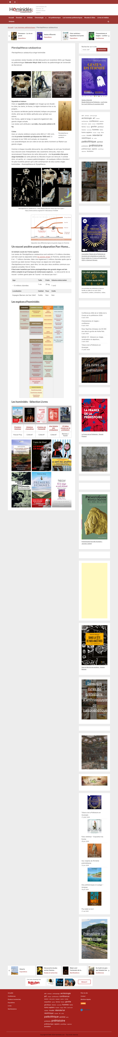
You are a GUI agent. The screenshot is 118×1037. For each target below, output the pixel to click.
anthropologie (93, 115)
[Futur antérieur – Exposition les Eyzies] (94, 826)
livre (102, 132)
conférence (94, 121)
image (98, 132)
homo (101, 130)
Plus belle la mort (88, 909)
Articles (30, 17)
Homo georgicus (48, 319)
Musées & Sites (89, 17)
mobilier (84, 135)
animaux (87, 115)
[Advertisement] (94, 590)
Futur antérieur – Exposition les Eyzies (77, 34)
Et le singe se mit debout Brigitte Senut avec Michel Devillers (61, 503)
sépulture (84, 151)
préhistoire (96, 145)
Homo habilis (48, 315)
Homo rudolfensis (48, 311)
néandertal (97, 135)
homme (95, 130)
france (88, 126)
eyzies (53, 1002)
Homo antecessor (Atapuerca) (58, 327)
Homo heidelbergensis (48, 332)
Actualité (10, 993)
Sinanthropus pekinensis (58, 323)
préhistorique (86, 149)
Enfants (11, 21)
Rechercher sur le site (89, 47)
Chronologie (39, 17)
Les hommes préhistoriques (72, 17)
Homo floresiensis (48, 340)
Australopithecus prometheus (36, 370)
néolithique (86, 138)
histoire (84, 130)
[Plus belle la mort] (94, 899)
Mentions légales (86, 999)
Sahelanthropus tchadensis (36, 311)
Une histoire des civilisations (53, 428)
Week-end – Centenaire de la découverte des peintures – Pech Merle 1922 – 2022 (76, 969)
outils (95, 138)
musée (88, 135)
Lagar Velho (58, 337)
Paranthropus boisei (36, 390)
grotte (94, 126)
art (94, 118)
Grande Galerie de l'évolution (95, 749)
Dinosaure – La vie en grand (25, 34)
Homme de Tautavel (58, 315)
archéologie (87, 118)
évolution (90, 151)
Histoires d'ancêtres (30, 428)
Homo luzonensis (48, 344)
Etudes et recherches (50, 973)
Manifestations (74, 973)
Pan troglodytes (48, 366)
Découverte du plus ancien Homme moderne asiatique (50, 969)
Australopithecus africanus (36, 366)
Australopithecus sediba (36, 362)
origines (56, 1013)
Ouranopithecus (24, 323)
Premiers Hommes (17, 428)
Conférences (100, 38)
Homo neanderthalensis (48, 336)
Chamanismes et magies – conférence (103, 34)
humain (94, 132)
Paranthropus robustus (36, 392)
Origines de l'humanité (41, 428)
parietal (100, 142)
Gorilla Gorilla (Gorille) (48, 362)
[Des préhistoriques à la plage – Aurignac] (94, 875)
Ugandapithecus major (24, 319)
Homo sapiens (48, 352)
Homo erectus (48, 327)
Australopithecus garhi (36, 357)
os (92, 138)
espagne (57, 999)
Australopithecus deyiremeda (36, 374)
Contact (83, 996)
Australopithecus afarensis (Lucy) (36, 348)
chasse (97, 118)
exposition (99, 124)
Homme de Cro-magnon (58, 319)
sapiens (94, 149)
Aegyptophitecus (24, 311)
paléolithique (89, 141)
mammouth (70, 1007)
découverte (84, 124)
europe (94, 124)
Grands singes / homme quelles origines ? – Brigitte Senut (21, 467)
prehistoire (85, 146)
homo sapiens (87, 132)
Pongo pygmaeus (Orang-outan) (48, 375)
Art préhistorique (54, 17)
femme (84, 126)
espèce (89, 124)
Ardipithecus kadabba (36, 327)
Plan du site (84, 993)
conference (85, 121)
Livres (9, 1005)
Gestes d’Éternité (49, 34)
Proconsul (24, 315)
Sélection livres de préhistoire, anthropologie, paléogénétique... (96, 179)
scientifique (100, 149)
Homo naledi (48, 348)
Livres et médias (103, 17)
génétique (101, 126)
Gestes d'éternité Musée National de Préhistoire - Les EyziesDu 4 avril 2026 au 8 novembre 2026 (94, 102)
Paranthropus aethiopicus (36, 395)
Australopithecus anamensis (36, 344)
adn (83, 115)
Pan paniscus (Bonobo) (48, 370)
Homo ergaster (48, 323)
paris (67, 1017)
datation (101, 121)
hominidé (89, 130)
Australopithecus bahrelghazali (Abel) (36, 352)
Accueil (11, 17)
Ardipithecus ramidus (36, 332)
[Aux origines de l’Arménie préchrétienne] (94, 851)
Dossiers (19, 17)
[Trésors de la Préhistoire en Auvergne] (94, 802)
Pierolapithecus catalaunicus (24, 327)
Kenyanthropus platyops (36, 382)
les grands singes (43, 257)
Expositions (22, 38)
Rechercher (102, 49)
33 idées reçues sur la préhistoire (65, 428)
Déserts (22, 969)
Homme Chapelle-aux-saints (58, 332)
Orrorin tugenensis (36, 315)
